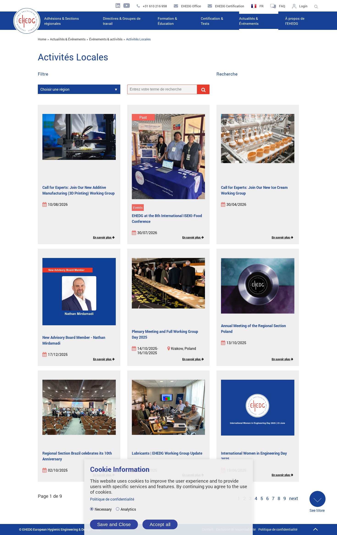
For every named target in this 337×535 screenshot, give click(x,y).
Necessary (103, 509)
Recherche (227, 74)
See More (317, 510)
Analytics (128, 509)
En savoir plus (102, 237)
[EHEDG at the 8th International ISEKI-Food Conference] (168, 157)
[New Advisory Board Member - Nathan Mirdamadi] (79, 292)
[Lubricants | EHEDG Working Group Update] (168, 411)
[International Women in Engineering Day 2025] (257, 411)
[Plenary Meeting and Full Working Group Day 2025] (168, 289)
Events (138, 207)
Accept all (160, 524)
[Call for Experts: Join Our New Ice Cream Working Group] (257, 145)
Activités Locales (138, 39)
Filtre (43, 74)
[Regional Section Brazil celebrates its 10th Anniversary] (79, 411)
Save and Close (114, 524)
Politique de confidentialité (277, 529)
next (293, 498)
